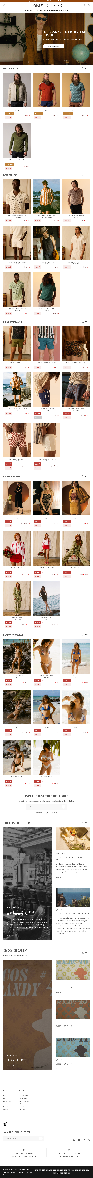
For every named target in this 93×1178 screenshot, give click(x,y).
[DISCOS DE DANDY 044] (73, 1047)
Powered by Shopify (23, 1169)
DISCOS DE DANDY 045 (64, 1026)
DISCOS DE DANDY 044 (64, 1064)
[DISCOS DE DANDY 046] (73, 970)
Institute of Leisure (9, 1107)
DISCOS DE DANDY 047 (17, 1059)
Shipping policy (29, 1172)
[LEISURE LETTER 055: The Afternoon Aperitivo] (73, 838)
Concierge (6, 1110)
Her (4, 1098)
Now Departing (7, 1104)
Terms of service (21, 1172)
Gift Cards (22, 1110)
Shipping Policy (23, 1095)
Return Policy (23, 1098)
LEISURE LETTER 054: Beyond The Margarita (72, 914)
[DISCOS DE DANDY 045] (73, 1009)
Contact (21, 1107)
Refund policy (6, 1172)
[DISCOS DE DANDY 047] (27, 1015)
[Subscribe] (63, 807)
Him (4, 1095)
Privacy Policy (23, 1104)
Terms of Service (24, 1101)
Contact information (7, 1174)
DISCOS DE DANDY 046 (64, 987)
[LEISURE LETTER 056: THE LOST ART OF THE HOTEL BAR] (27, 883)
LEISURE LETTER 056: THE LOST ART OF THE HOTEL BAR (21, 913)
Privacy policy (13, 1172)
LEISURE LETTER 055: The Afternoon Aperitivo (69, 858)
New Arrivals (7, 1101)
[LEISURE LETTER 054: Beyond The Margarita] (73, 897)
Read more (10, 935)
